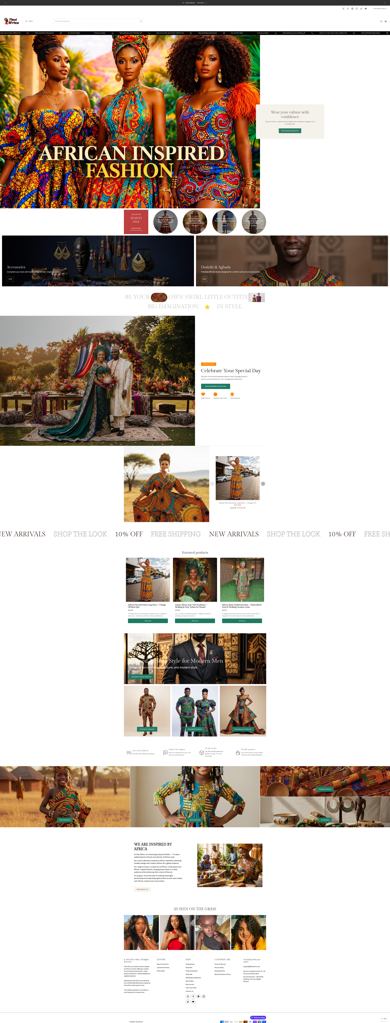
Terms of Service (220, 964)
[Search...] (140, 21)
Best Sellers (190, 981)
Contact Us (189, 991)
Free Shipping (189, 3)
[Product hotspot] (166, 470)
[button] (137, 961)
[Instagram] (357, 8)
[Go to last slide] (5, 3)
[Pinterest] (352, 8)
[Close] (50, 989)
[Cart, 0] (386, 21)
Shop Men (189, 968)
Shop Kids (189, 974)
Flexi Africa (139, 1022)
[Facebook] (348, 8)
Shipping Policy (219, 971)
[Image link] (98, 261)
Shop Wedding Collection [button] (215, 386)
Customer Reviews (163, 968)
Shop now (148, 621)
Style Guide (161, 971)
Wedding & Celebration (193, 978)
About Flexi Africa (163, 964)
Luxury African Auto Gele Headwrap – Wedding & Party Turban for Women (191, 606)
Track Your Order (191, 988)
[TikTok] (361, 8)
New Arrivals (190, 984)
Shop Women (190, 964)
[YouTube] (365, 8)
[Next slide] (384, 3)
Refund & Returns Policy (222, 974)
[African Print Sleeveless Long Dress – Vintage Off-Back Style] (238, 478)
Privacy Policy (219, 968)
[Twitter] (343, 8)
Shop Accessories (191, 971)
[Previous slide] (212, 484)
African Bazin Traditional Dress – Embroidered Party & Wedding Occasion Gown (241, 606)
